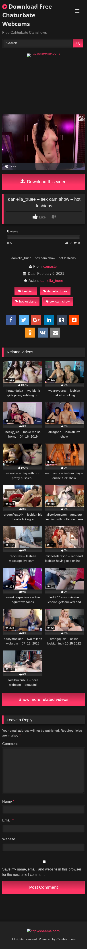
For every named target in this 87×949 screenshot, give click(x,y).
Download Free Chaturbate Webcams (27, 15)
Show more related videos (43, 699)
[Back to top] (73, 935)
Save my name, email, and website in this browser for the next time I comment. (41, 871)
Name (8, 801)
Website (8, 839)
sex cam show (60, 301)
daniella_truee (51, 281)
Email (8, 820)
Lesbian (27, 291)
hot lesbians (27, 301)
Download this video (46, 181)
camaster (50, 266)
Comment (10, 744)
